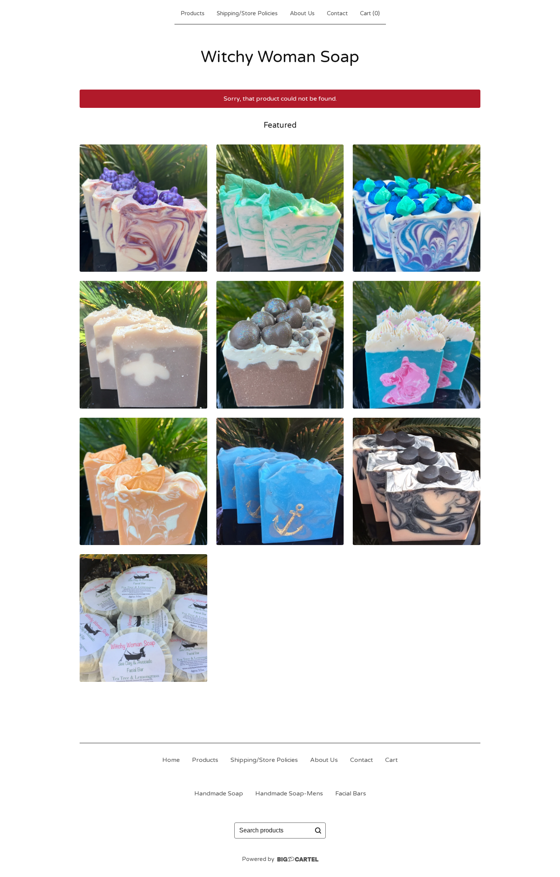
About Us (302, 13)
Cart (391, 760)
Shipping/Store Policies (247, 13)
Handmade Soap (218, 793)
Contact (337, 13)
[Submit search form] (318, 830)
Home (171, 760)
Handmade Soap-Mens (289, 793)
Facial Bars (350, 793)
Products (193, 13)
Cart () (370, 13)
